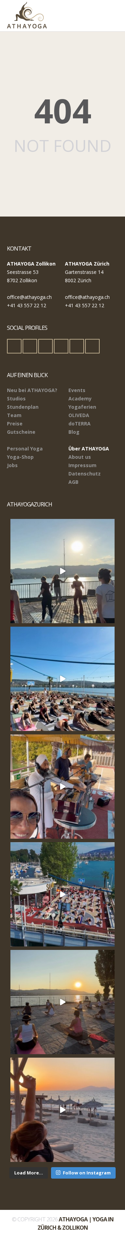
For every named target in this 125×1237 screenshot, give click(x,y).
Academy (80, 398)
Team (14, 415)
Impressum (82, 465)
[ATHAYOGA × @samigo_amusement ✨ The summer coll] (62, 894)
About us (79, 457)
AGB (73, 482)
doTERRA (79, 423)
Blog (74, 432)
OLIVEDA (78, 415)
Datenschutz (84, 473)
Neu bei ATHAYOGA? (32, 390)
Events (76, 390)
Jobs (12, 465)
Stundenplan (23, 407)
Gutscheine (21, 432)
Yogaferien (82, 407)
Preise (15, 423)
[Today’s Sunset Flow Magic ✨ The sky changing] (62, 571)
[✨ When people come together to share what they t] (62, 786)
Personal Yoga (25, 448)
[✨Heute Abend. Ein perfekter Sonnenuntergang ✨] (62, 1002)
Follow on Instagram (87, 1173)
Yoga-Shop (20, 457)
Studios (16, 398)
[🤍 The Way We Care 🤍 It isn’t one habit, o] (62, 1110)
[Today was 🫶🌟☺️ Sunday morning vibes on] (62, 679)
